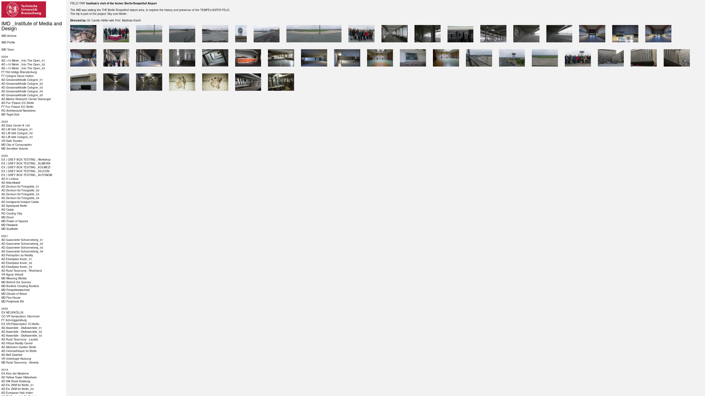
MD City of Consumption (16, 145)
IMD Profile (8, 42)
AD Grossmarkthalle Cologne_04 (22, 91)
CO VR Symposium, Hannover (20, 316)
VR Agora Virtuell (12, 274)
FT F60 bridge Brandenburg (19, 72)
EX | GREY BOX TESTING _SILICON (25, 171)
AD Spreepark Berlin (14, 206)
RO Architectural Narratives (18, 110)
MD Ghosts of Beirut (14, 294)
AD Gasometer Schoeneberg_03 (22, 247)
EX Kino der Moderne (15, 373)
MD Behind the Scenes (16, 282)
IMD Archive (9, 36)
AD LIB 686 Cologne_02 (17, 133)
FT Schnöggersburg (14, 320)
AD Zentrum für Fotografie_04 (20, 198)
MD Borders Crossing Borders (20, 286)
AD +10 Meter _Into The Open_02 (23, 64)
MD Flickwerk (9, 225)
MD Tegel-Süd (10, 114)
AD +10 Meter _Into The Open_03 (23, 68)
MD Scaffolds (9, 229)
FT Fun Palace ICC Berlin (17, 107)
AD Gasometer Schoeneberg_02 (22, 244)
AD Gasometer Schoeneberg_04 (22, 251)
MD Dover (7, 217)
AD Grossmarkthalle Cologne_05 (22, 95)
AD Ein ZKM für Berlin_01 (17, 385)
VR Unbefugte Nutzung (16, 359)
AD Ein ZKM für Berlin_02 (17, 389)
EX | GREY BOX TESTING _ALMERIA (25, 163)
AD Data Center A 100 (15, 125)
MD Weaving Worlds (14, 278)
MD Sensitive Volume (14, 148)
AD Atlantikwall (10, 183)
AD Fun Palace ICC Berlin (17, 103)
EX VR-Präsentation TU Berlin (20, 324)
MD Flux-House (11, 297)
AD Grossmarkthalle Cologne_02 (22, 84)
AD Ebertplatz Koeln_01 (16, 259)
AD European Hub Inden (17, 393)
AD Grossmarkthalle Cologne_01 (22, 80)
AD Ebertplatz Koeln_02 (16, 263)
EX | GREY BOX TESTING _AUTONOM (26, 175)
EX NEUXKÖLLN (12, 312)
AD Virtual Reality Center (17, 343)
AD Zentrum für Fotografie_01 (20, 186)
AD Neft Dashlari (11, 355)
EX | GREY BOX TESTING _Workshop (26, 159)
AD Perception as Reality (17, 255)
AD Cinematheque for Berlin (19, 351)
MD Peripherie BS (12, 301)
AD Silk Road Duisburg (15, 381)
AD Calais (7, 209)
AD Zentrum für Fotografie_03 (20, 194)
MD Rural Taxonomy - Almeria (20, 362)
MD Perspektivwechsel (15, 290)
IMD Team (7, 49)
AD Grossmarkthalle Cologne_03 (22, 87)
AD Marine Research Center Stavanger (26, 99)
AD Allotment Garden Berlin (18, 347)
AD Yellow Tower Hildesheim (19, 377)
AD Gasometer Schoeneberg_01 (22, 240)
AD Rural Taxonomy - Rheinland (21, 271)
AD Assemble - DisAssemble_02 (21, 332)
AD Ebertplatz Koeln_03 (16, 267)
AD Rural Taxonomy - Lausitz (19, 339)
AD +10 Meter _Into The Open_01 (23, 60)
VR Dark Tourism (11, 141)
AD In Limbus (9, 179)
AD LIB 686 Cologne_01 (17, 129)
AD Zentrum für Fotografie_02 (20, 190)
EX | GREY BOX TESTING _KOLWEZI (25, 167)
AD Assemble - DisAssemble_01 (21, 328)
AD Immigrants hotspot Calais (20, 202)
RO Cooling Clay (11, 213)
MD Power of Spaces (14, 221)
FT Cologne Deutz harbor (17, 76)
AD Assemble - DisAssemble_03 (21, 335)
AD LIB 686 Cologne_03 (17, 137)
